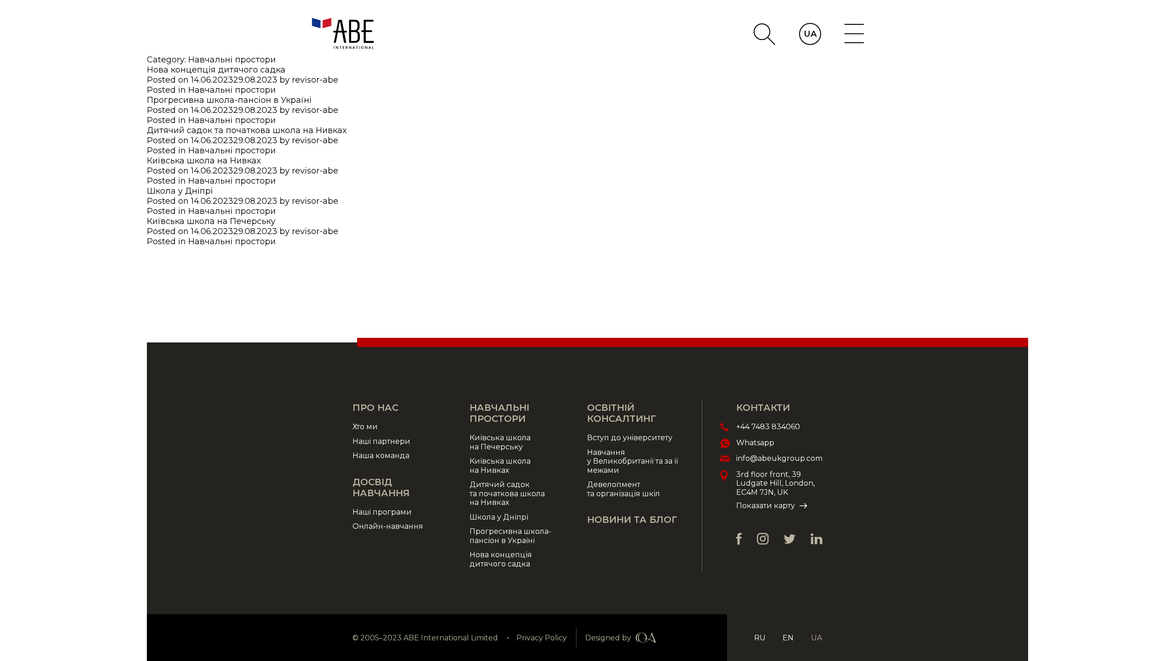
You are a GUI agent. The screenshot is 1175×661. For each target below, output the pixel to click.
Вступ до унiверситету (629, 437)
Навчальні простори (232, 90)
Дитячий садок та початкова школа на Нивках (247, 130)
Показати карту (765, 505)
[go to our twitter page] (789, 539)
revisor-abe (315, 80)
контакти (763, 407)
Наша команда (380, 455)
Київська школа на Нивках (204, 161)
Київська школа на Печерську (211, 221)
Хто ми (365, 426)
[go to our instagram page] (763, 539)
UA (810, 34)
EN (788, 637)
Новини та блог (632, 519)
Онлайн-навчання (387, 526)
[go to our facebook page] (739, 539)
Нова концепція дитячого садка (216, 70)
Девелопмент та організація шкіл (623, 489)
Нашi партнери (381, 441)
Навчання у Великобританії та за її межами (632, 461)
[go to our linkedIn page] (816, 538)
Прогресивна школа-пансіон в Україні (229, 100)
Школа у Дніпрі (180, 191)
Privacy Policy (541, 637)
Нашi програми (382, 512)
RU (760, 637)
